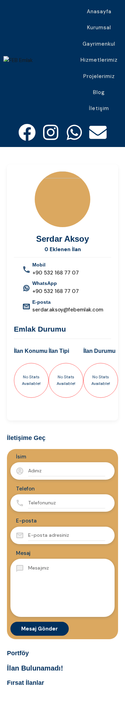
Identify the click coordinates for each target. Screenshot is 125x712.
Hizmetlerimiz (99, 59)
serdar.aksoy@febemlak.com (67, 309)
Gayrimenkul (99, 43)
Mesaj (23, 553)
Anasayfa (99, 11)
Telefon (25, 488)
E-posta (26, 520)
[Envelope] (98, 132)
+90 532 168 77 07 (55, 272)
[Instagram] (50, 132)
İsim (21, 456)
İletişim (99, 108)
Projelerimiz (99, 76)
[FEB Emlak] (18, 60)
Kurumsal (99, 27)
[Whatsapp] (74, 132)
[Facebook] (27, 132)
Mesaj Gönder (39, 628)
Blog (99, 92)
